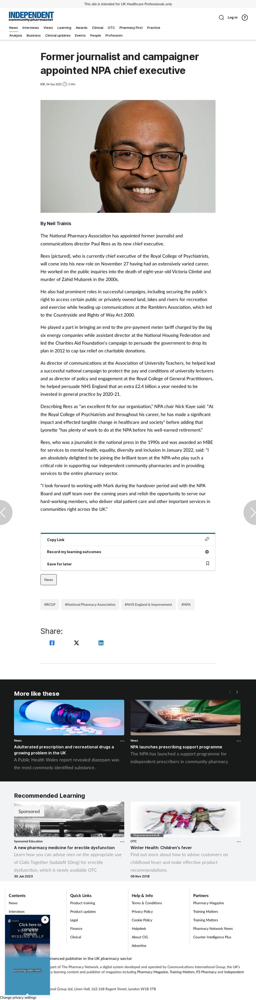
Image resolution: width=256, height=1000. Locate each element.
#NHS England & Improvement (148, 604)
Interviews (16, 911)
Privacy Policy (142, 911)
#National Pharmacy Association (90, 604)
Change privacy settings (18, 997)
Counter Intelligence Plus (212, 937)
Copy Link (55, 540)
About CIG (140, 937)
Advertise (139, 945)
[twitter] (77, 643)
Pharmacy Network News (213, 928)
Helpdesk (139, 928)
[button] (237, 692)
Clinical (75, 937)
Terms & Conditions (147, 903)
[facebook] (52, 643)
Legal (74, 920)
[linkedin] (101, 643)
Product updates (83, 911)
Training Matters (205, 911)
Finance (76, 928)
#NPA (186, 604)
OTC (133, 841)
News (48, 579)
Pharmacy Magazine (208, 903)
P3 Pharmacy (206, 972)
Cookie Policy (142, 920)
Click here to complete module (30, 929)
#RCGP (50, 604)
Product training (82, 903)
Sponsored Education (28, 841)
